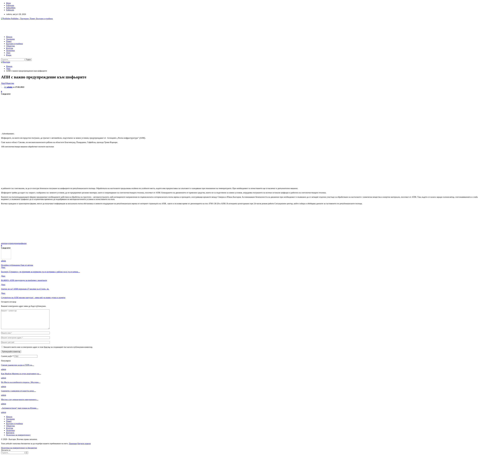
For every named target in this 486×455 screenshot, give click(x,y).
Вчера (8, 55)
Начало (9, 37)
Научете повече (84, 443)
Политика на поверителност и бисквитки (19, 448)
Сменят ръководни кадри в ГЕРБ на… (17, 365)
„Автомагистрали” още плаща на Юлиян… (19, 408)
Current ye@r (7, 356)
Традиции (10, 39)
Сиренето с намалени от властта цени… (18, 391)
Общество (10, 46)
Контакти (10, 433)
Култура (9, 48)
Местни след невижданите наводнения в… (19, 399)
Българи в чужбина (14, 44)
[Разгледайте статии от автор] (6, 258)
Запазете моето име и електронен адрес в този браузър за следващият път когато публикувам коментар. (48, 347)
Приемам (73, 443)
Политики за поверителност (18, 435)
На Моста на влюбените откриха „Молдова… (20, 382)
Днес (8, 53)
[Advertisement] (47, 27)
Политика (10, 50)
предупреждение (11, 243)
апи (2, 243)
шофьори (23, 243)
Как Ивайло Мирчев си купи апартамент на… (21, 374)
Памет (9, 41)
